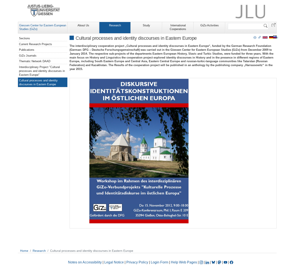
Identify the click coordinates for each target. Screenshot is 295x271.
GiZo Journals (27, 55)
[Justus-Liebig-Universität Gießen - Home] (43, 10)
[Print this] (255, 37)
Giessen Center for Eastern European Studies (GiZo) (42, 27)
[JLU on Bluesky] (214, 262)
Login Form (159, 262)
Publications (26, 49)
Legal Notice (114, 262)
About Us (83, 25)
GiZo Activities (209, 25)
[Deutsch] (271, 37)
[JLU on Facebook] (231, 262)
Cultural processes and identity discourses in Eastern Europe (38, 82)
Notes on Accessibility (85, 262)
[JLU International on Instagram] (202, 262)
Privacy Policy (137, 262)
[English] (265, 37)
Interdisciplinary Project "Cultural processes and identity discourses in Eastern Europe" (42, 70)
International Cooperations (178, 27)
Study (146, 25)
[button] (274, 24)
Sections (24, 38)
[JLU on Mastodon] (220, 262)
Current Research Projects (35, 44)
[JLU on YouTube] (226, 262)
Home (24, 250)
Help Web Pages (184, 262)
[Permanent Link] (259, 37)
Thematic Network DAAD (34, 61)
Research (115, 25)
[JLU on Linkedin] (208, 262)
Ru (276, 37)
